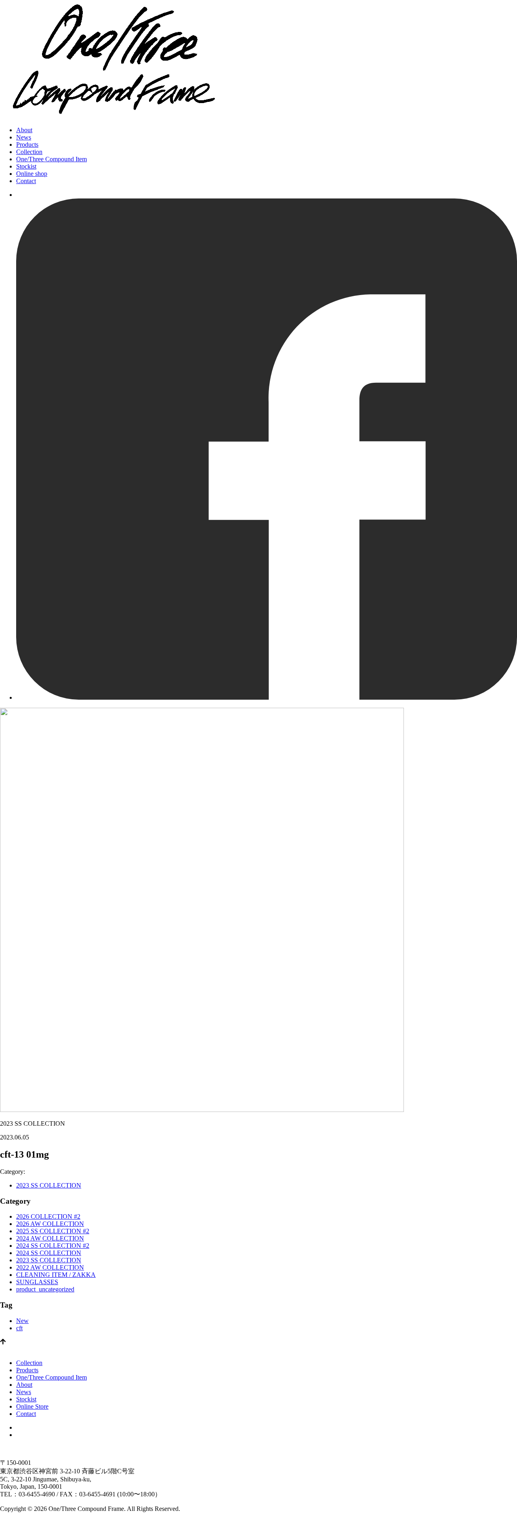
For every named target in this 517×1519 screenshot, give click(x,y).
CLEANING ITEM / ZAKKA (56, 1274)
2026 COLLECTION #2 (48, 1216)
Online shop (31, 173)
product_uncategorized (45, 1289)
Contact (26, 180)
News (23, 137)
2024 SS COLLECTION (48, 1252)
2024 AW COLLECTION (50, 1238)
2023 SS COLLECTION (48, 1185)
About (24, 130)
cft (19, 1328)
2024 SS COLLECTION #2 (52, 1245)
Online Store (32, 1406)
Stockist (26, 166)
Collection (29, 151)
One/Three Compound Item (51, 159)
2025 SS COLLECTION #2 (52, 1231)
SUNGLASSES (37, 1281)
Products (27, 144)
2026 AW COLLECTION (50, 1223)
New (22, 1320)
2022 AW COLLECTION (50, 1267)
